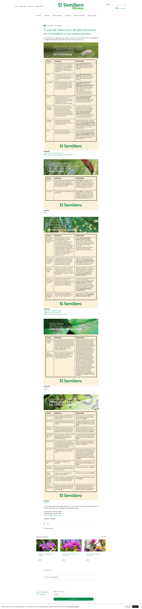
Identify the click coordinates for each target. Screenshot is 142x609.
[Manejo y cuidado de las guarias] (47, 545)
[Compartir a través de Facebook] (44, 523)
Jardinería (47, 15)
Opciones (128, 606)
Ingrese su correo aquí (58, 591)
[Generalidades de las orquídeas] (95, 545)
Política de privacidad (74, 606)
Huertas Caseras (57, 15)
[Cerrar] (140, 606)
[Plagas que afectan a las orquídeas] (71, 545)
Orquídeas (68, 15)
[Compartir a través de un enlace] (48, 523)
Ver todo (104, 536)
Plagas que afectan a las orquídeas (70, 554)
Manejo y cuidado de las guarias (46, 554)
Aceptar (135, 606)
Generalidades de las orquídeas (93, 554)
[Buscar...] (125, 4)
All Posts (38, 15)
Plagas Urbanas (92, 15)
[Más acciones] (97, 25)
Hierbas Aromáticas (79, 15)
